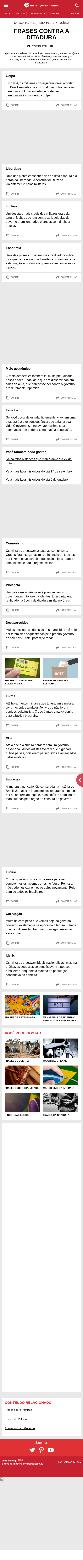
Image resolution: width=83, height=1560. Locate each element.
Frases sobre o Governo (20, 1428)
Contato (63, 1461)
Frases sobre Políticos (18, 1409)
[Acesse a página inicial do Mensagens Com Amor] (41, 5)
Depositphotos (35, 1463)
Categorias (21, 23)
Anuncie (75, 1461)
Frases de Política (16, 1419)
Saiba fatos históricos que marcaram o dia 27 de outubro (39, 461)
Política (63, 23)
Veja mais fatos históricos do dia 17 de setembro (39, 471)
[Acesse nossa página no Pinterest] (41, 1450)
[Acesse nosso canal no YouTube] (50, 1450)
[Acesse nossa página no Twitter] (32, 1450)
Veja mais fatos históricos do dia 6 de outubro (37, 479)
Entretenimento (43, 23)
